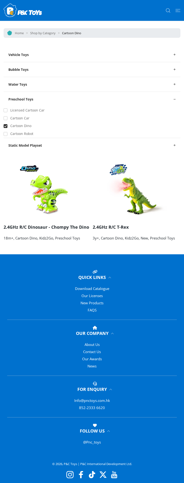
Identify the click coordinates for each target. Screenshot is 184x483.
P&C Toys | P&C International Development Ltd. (98, 464)
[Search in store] (168, 10)
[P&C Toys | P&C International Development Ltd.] (23, 10)
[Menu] (178, 10)
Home (19, 33)
